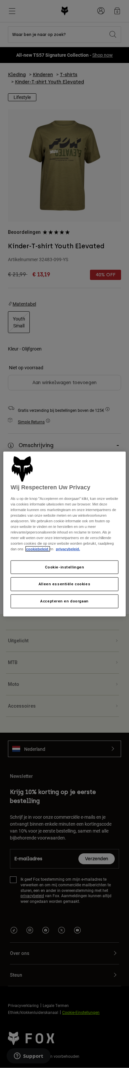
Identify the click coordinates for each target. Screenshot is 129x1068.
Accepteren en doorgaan (64, 601)
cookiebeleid (37, 549)
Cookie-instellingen (64, 567)
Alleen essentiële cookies (64, 584)
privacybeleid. (68, 549)
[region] (64, 534)
